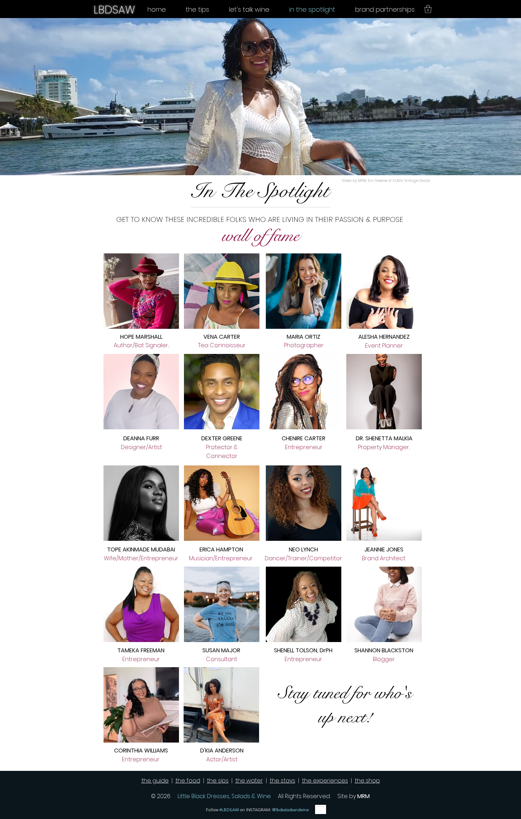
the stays (282, 781)
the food (187, 781)
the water (249, 781)
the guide (155, 781)
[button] (428, 9)
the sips (218, 781)
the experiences (325, 781)
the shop (367, 781)
